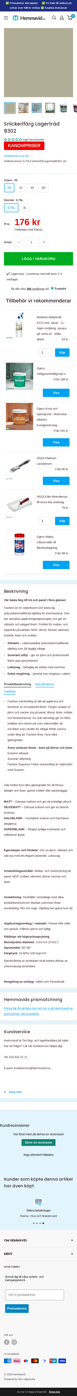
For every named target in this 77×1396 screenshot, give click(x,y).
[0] (69, 17)
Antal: (8, 242)
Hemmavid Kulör (16, 156)
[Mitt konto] (62, 18)
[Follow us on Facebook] (6, 1342)
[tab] (17, 684)
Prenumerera (17, 1308)
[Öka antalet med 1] (44, 242)
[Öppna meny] (6, 17)
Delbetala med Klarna (28, 229)
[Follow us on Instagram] (14, 1342)
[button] (13, 139)
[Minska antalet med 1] (19, 242)
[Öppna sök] (54, 18)
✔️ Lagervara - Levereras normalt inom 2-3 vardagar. (34, 276)
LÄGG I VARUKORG (38, 259)
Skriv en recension (38, 1142)
